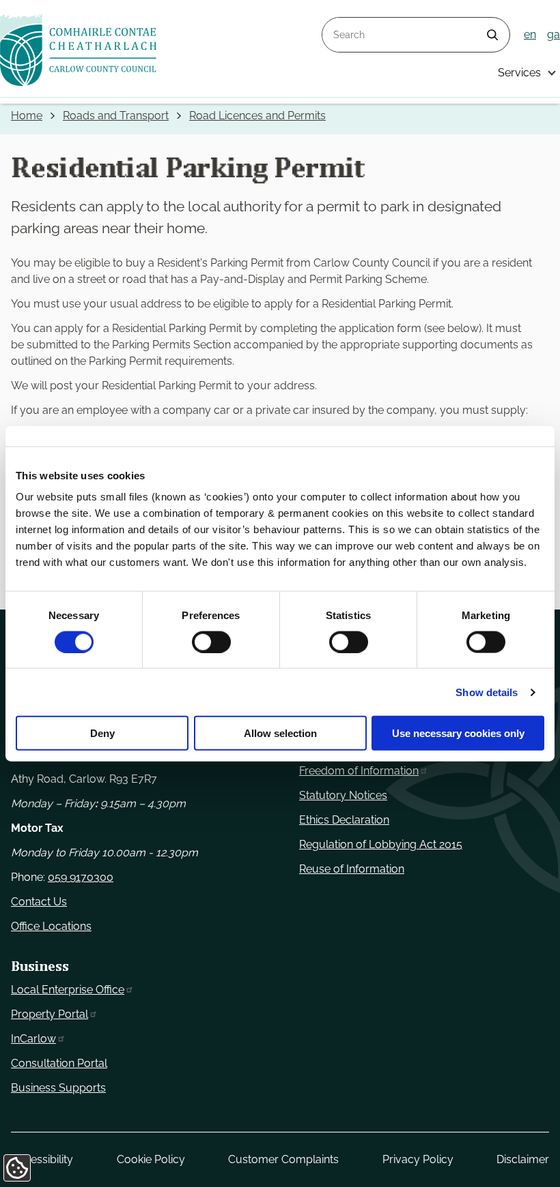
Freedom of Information (359, 770)
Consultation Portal (59, 1063)
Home (26, 115)
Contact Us (39, 901)
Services (519, 72)
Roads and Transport (116, 115)
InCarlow (33, 1038)
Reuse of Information (351, 868)
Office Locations (51, 926)
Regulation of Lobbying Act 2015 (380, 844)
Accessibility (42, 1159)
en (530, 34)
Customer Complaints (283, 1159)
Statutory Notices (343, 795)
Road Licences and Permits (257, 115)
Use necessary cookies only (458, 733)
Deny (102, 733)
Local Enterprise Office (67, 989)
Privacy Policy (417, 1159)
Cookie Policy (151, 1159)
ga (553, 34)
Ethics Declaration (344, 819)
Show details (487, 691)
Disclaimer (522, 1159)
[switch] (211, 641)
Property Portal (49, 1014)
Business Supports (58, 1087)
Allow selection (280, 733)
